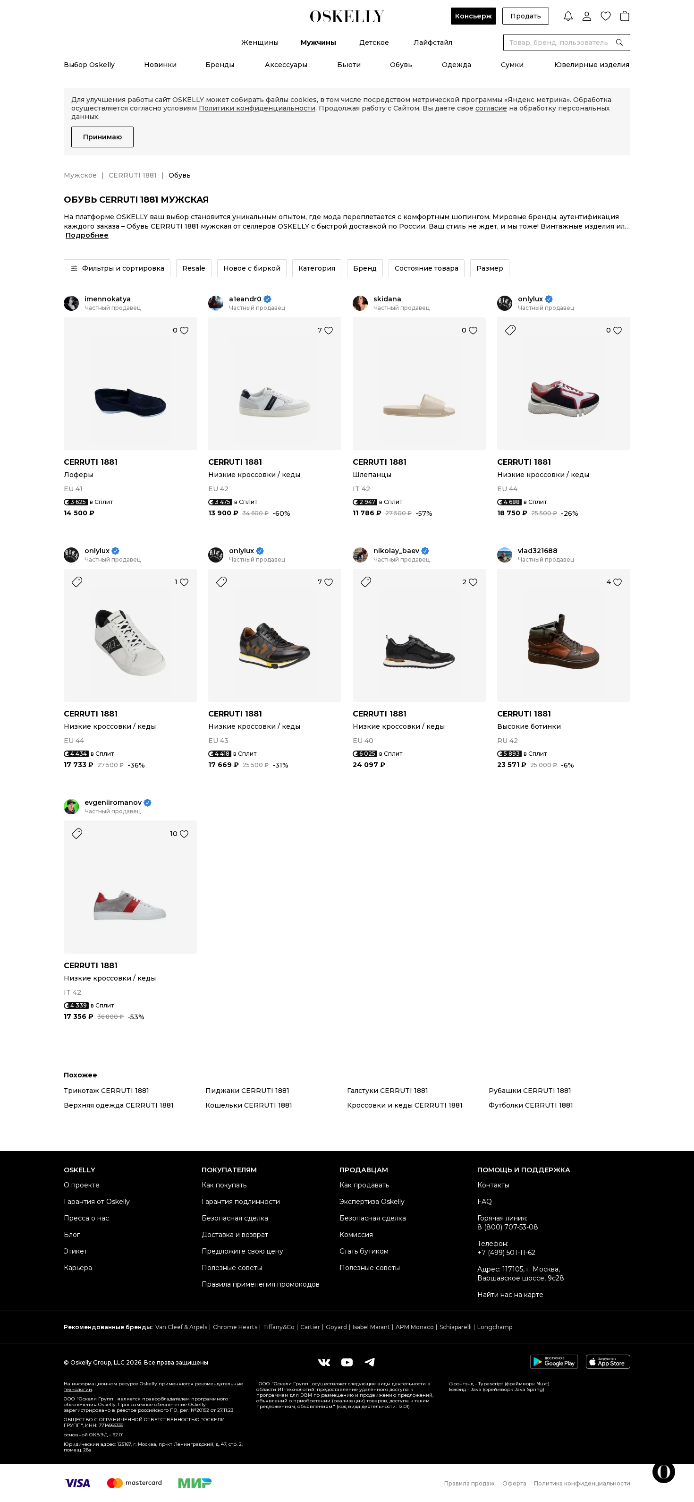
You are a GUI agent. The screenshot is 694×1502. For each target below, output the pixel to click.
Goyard (336, 1327)
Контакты (493, 1185)
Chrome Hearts (235, 1327)
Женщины (260, 42)
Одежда (456, 64)
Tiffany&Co (279, 1327)
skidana (387, 299)
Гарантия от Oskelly (97, 1201)
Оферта (514, 1483)
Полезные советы (232, 1267)
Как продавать (364, 1185)
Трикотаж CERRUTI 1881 (106, 1090)
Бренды (219, 64)
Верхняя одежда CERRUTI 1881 (119, 1105)
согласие (491, 108)
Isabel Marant (371, 1327)
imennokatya (108, 299)
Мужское (80, 175)
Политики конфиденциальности (257, 108)
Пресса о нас (86, 1218)
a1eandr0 (245, 299)
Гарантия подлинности (241, 1201)
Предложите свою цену (242, 1251)
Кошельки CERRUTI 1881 (248, 1105)
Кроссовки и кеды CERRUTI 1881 (405, 1105)
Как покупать (224, 1185)
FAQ (484, 1201)
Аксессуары (286, 64)
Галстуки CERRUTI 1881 (387, 1090)
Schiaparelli (456, 1327)
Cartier (310, 1327)
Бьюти (349, 64)
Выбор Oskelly (89, 64)
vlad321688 (538, 551)
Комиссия (356, 1234)
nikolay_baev (396, 551)
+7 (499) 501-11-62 (506, 1252)
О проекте (82, 1185)
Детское (374, 42)
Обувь (401, 64)
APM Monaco (415, 1327)
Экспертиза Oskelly (372, 1201)
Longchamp (494, 1327)
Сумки (512, 64)
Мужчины (318, 42)
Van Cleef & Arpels (181, 1327)
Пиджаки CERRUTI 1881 (247, 1090)
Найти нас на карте (510, 1294)
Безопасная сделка (235, 1218)
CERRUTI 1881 (133, 175)
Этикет (75, 1251)
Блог (72, 1234)
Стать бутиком (364, 1251)
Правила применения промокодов (261, 1284)
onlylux (530, 299)
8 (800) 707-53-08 (507, 1227)
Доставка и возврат (235, 1234)
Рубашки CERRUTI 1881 (530, 1090)
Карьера (78, 1267)
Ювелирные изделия (591, 64)
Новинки (160, 64)
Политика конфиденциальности (582, 1483)
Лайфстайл (433, 42)
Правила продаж (469, 1483)
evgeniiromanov (113, 803)
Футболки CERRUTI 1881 (531, 1105)
